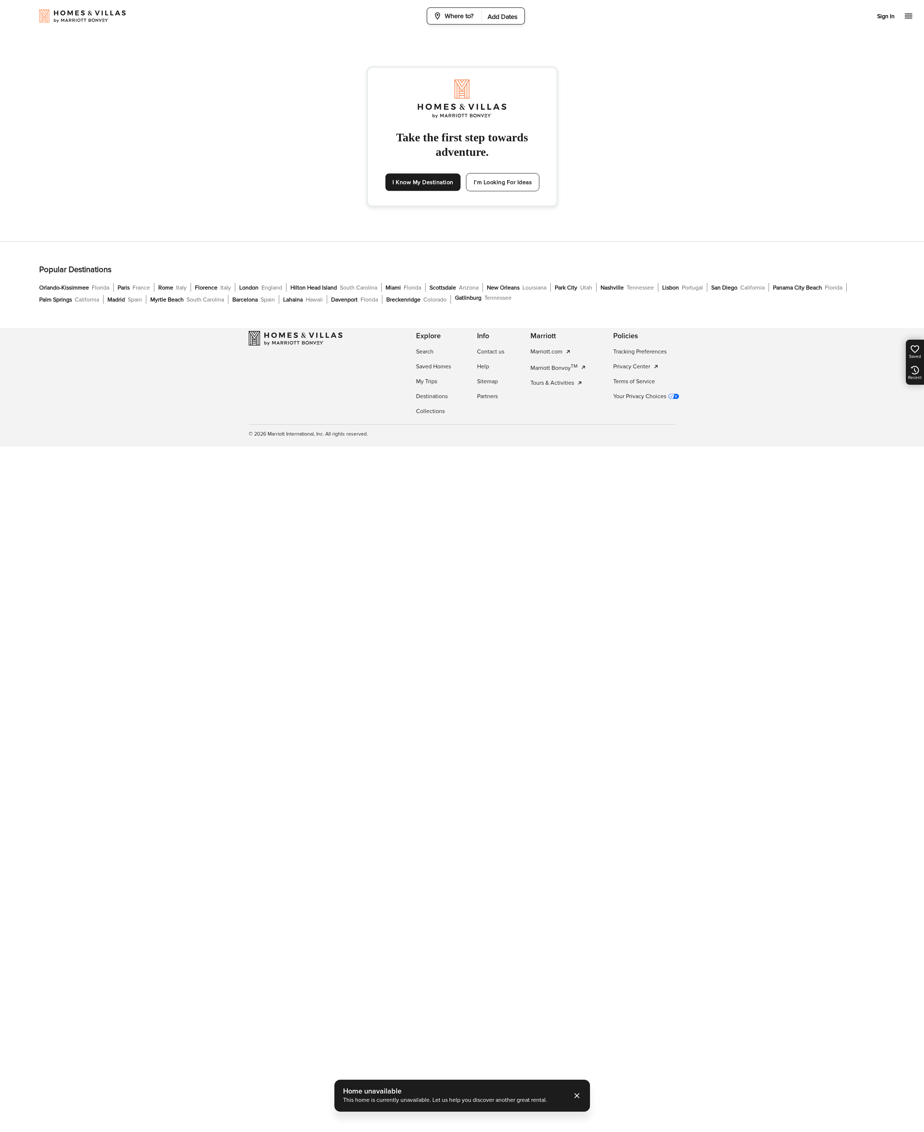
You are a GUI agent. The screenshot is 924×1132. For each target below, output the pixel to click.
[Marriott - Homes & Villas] (295, 338)
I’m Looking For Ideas (503, 182)
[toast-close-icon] (577, 1095)
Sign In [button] (886, 16)
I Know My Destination (422, 182)
